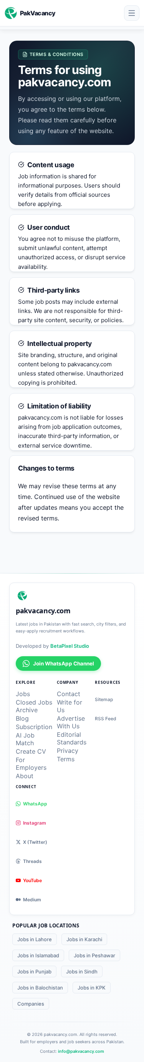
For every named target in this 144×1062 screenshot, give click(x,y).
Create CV (31, 751)
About (24, 776)
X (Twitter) (35, 842)
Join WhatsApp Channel (63, 663)
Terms (65, 759)
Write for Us (69, 706)
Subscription (34, 727)
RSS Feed (105, 718)
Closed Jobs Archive (34, 706)
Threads (32, 861)
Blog (22, 718)
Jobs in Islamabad (38, 955)
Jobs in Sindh (82, 971)
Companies (30, 1004)
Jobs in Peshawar (94, 955)
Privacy (67, 750)
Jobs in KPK (92, 988)
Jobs (23, 694)
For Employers (31, 763)
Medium (32, 899)
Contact (68, 694)
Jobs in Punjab (34, 971)
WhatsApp (35, 804)
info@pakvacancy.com (81, 1051)
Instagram (34, 823)
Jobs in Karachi (84, 939)
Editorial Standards (71, 738)
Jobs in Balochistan (40, 988)
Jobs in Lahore (34, 939)
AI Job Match (25, 739)
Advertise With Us (71, 722)
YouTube (32, 880)
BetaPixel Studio (69, 646)
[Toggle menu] (131, 13)
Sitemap (104, 699)
